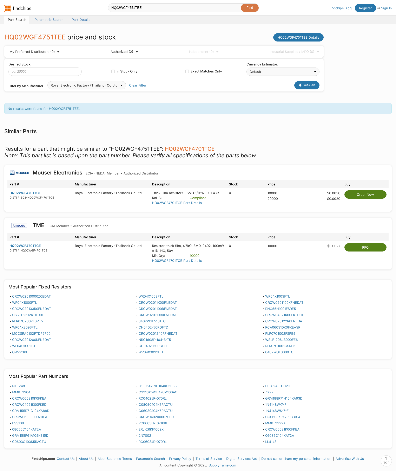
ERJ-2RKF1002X (151, 429)
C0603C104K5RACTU (156, 411)
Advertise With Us (350, 459)
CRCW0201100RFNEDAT (158, 309)
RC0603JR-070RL (153, 442)
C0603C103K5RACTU (29, 442)
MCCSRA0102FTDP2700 (31, 333)
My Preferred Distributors (32, 52)
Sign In (386, 8)
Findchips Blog (340, 8)
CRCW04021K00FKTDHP (284, 315)
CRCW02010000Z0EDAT (31, 296)
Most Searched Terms (115, 459)
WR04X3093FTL (25, 327)
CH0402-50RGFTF (153, 346)
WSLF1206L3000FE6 (281, 340)
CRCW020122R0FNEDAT (284, 321)
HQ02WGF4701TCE (25, 193)
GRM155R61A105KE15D (30, 435)
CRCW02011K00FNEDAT (158, 302)
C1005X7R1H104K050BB (158, 386)
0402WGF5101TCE (153, 321)
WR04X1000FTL (24, 302)
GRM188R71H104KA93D (284, 398)
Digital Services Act (241, 459)
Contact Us (65, 459)
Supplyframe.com (222, 465)
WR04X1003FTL (277, 296)
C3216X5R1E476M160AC (158, 392)
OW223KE (20, 352)
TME (69, 225)
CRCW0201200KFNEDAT (31, 340)
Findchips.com (17, 8)
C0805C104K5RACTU (156, 404)
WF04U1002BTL (24, 346)
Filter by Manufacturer (25, 86)
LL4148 (271, 442)
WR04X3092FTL (151, 352)
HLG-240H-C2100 (279, 386)
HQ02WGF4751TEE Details (298, 37)
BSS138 (18, 423)
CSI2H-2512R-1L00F (28, 315)
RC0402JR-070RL (153, 398)
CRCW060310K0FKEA (29, 398)
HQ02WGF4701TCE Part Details (177, 203)
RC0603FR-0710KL (153, 423)
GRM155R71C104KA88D (31, 411)
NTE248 (18, 386)
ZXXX (269, 392)
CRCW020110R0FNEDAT (158, 315)
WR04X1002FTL (151, 296)
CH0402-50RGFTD (153, 327)
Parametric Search (150, 459)
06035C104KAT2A (279, 435)
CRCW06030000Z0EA (29, 417)
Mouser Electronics (94, 172)
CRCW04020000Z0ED (156, 417)
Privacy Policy (180, 459)
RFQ (365, 247)
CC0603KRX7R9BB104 (282, 417)
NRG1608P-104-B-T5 (155, 340)
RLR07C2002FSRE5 (27, 321)
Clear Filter (137, 85)
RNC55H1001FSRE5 (280, 309)
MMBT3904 (21, 392)
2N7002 (145, 435)
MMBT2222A (275, 423)
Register (365, 8)
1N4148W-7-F (275, 404)
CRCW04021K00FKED (29, 404)
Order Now (365, 194)
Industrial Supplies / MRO (292, 52)
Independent (201, 52)
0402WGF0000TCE (280, 352)
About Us (86, 459)
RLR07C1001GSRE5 (280, 346)
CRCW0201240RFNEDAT (158, 333)
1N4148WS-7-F (277, 411)
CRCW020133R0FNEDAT (31, 309)
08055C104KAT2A (26, 429)
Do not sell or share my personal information (296, 459)
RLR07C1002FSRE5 (280, 333)
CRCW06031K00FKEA (282, 429)
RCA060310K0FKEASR (282, 327)
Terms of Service (209, 459)
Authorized (122, 52)
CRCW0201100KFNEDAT (284, 302)
